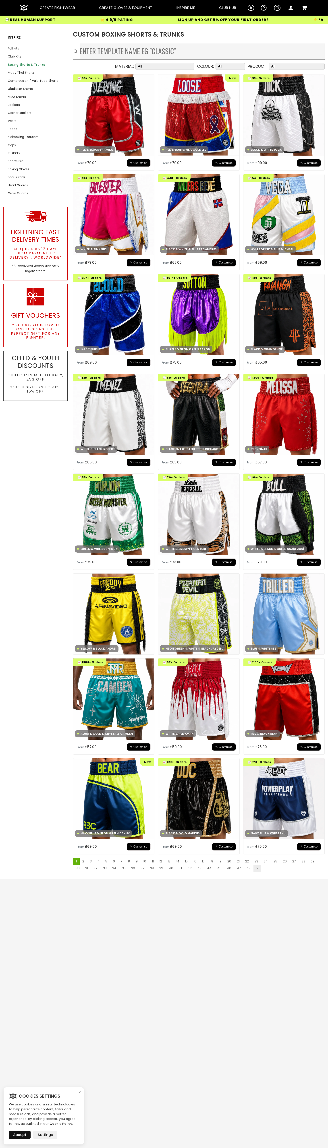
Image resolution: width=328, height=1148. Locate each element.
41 (180, 868)
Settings (45, 1134)
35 (124, 868)
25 (275, 861)
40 (171, 868)
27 (294, 861)
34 (114, 868)
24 (266, 861)
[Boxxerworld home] (24, 7)
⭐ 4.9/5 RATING (52, 19)
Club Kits (14, 56)
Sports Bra (15, 161)
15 (186, 861)
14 (177, 861)
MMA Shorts (17, 97)
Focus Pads (16, 177)
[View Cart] (304, 7)
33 (105, 868)
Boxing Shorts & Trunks (26, 64)
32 (95, 868)
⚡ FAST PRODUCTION (270, 20)
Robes (12, 129)
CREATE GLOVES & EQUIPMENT (125, 8)
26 (285, 861)
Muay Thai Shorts (21, 72)
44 (209, 868)
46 (229, 868)
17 (203, 861)
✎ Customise (138, 163)
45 (219, 868)
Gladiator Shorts (20, 88)
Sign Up (121, 19)
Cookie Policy (61, 1123)
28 (303, 861)
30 (78, 868)
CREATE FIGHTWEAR (57, 8)
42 (190, 868)
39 (161, 868)
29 (313, 861)
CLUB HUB (227, 8)
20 (229, 861)
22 (247, 861)
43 (199, 868)
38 (152, 868)
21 (238, 861)
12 (160, 861)
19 (220, 861)
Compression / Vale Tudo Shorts (33, 80)
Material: (124, 66)
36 (133, 868)
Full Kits (13, 48)
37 (142, 868)
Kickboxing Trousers (23, 137)
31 (86, 868)
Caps (12, 145)
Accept (19, 1134)
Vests (12, 121)
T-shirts (14, 153)
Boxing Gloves (18, 169)
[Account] (290, 7)
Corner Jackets (19, 113)
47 (239, 868)
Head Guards (18, 185)
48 (249, 868)
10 (144, 861)
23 (256, 861)
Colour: (205, 66)
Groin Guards (18, 193)
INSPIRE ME (185, 8)
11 (153, 861)
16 (194, 861)
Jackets (14, 105)
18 (211, 861)
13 (169, 861)
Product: (257, 66)
